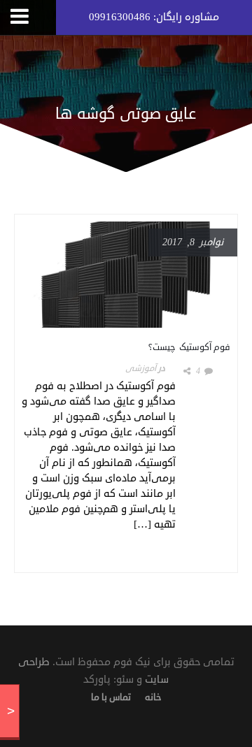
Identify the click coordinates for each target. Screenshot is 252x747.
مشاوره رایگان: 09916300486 (154, 17)
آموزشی (140, 369)
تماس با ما (111, 697)
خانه (153, 697)
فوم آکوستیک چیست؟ (189, 347)
